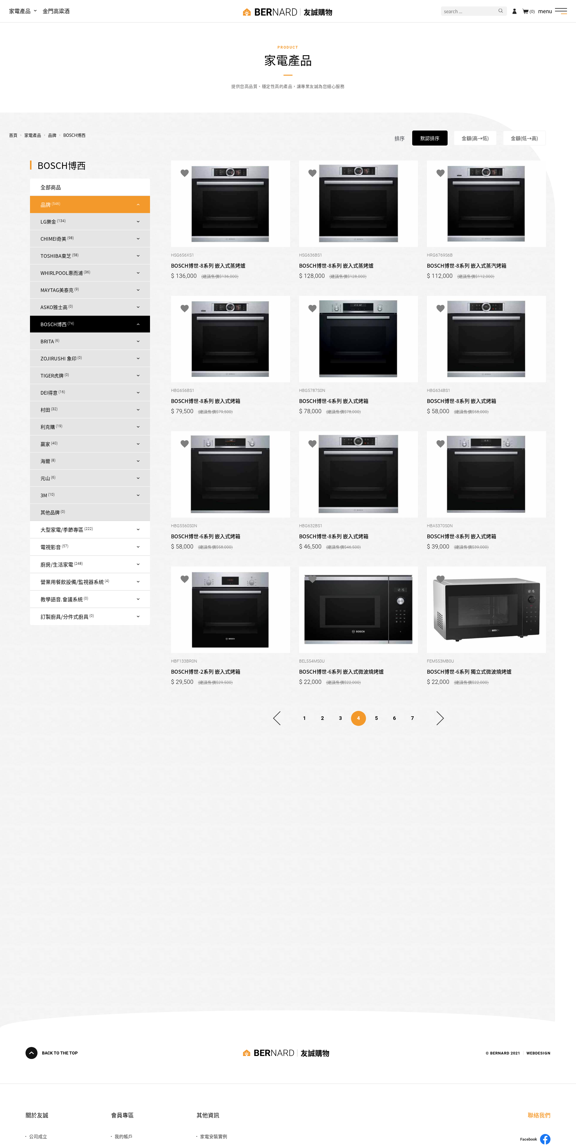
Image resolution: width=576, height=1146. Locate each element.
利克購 (47, 426)
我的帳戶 (124, 1136)
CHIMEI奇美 (53, 238)
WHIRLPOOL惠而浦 (61, 272)
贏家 (45, 443)
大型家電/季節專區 (61, 529)
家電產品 (20, 11)
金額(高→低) (475, 138)
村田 (45, 409)
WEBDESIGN (538, 1053)
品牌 (45, 204)
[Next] (440, 718)
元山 (45, 478)
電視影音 (50, 547)
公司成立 (38, 1136)
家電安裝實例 (213, 1136)
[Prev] (276, 718)
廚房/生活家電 (56, 564)
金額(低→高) (524, 138)
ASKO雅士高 (54, 307)
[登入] (514, 11)
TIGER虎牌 (52, 375)
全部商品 (50, 187)
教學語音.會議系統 (61, 599)
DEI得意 (49, 392)
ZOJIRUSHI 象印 (58, 358)
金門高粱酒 (56, 11)
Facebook (528, 1139)
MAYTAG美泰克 (57, 289)
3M (43, 495)
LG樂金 (48, 221)
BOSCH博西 (53, 324)
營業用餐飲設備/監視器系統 (72, 581)
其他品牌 (50, 512)
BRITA (47, 341)
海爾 (45, 461)
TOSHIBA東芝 (55, 255)
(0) (532, 11)
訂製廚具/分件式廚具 (64, 616)
